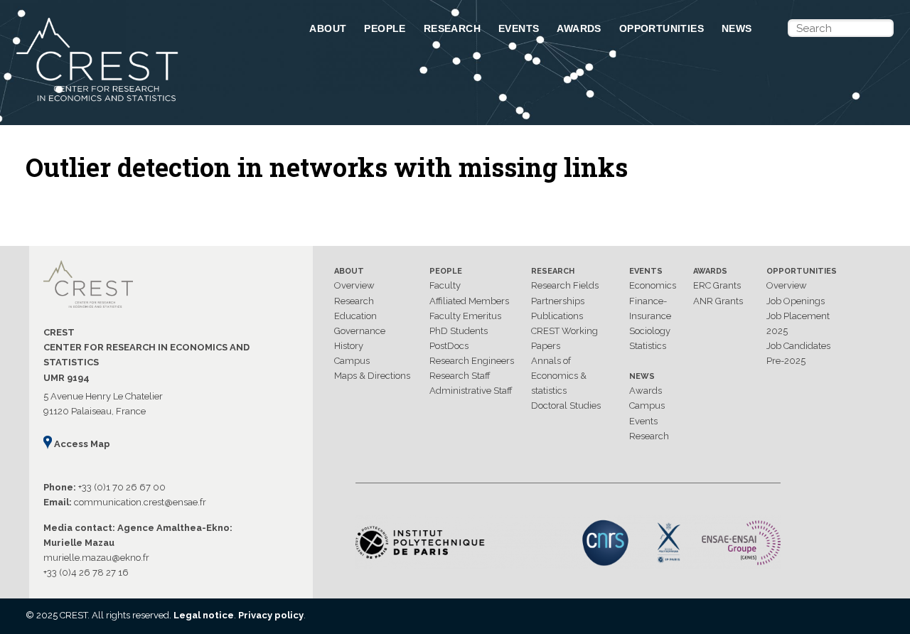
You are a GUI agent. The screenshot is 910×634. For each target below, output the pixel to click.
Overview (354, 285)
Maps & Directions (372, 375)
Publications (557, 316)
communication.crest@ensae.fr (140, 502)
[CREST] (144, 102)
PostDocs (449, 345)
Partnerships (557, 301)
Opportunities (661, 28)
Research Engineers (471, 360)
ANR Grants (718, 301)
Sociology (649, 331)
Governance (359, 331)
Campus (352, 360)
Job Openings (795, 301)
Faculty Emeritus (465, 316)
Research (452, 28)
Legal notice (203, 615)
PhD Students (458, 331)
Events (518, 28)
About (327, 28)
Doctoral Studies (566, 405)
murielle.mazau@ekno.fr (96, 557)
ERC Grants (717, 285)
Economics (652, 285)
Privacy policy (271, 615)
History (348, 345)
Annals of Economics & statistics (559, 375)
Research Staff (460, 375)
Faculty (445, 285)
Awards (579, 28)
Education (355, 316)
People (384, 28)
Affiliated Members (469, 301)
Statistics (647, 345)
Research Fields (565, 285)
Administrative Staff (471, 390)
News (737, 28)
